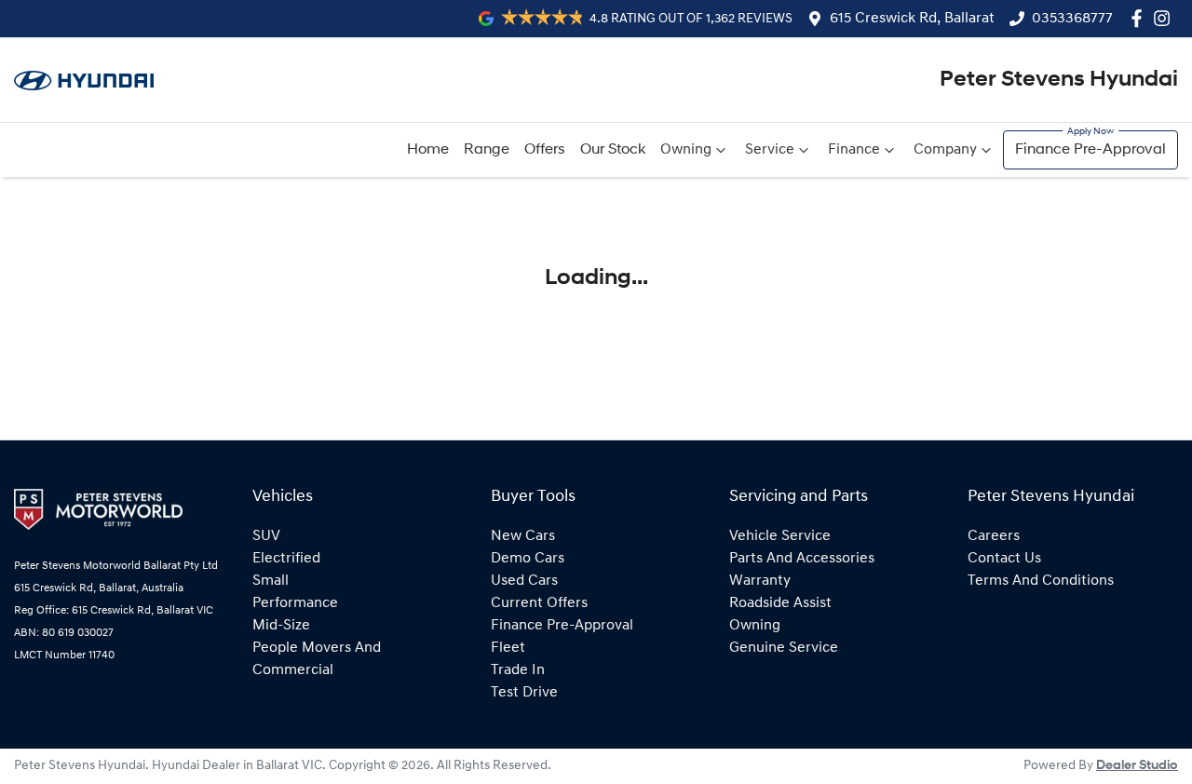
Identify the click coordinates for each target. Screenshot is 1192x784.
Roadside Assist (780, 603)
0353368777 (1072, 18)
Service (769, 149)
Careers (994, 536)
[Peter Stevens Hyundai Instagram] (1165, 18)
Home (428, 149)
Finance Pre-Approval (1090, 149)
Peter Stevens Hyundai (1059, 80)
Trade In (518, 670)
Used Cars (524, 581)
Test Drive (524, 692)
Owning (685, 149)
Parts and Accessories (801, 558)
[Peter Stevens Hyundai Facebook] (1140, 18)
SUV (266, 536)
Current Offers (539, 603)
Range (486, 149)
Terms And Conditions (1041, 581)
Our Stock (612, 149)
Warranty (760, 581)
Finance (854, 149)
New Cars (523, 536)
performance (295, 603)
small (270, 581)
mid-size (281, 625)
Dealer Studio (1137, 766)
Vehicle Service (780, 536)
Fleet (508, 648)
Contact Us (1004, 558)
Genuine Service (783, 648)
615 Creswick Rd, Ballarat (912, 18)
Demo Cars (527, 558)
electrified (286, 558)
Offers (544, 149)
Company (945, 149)
